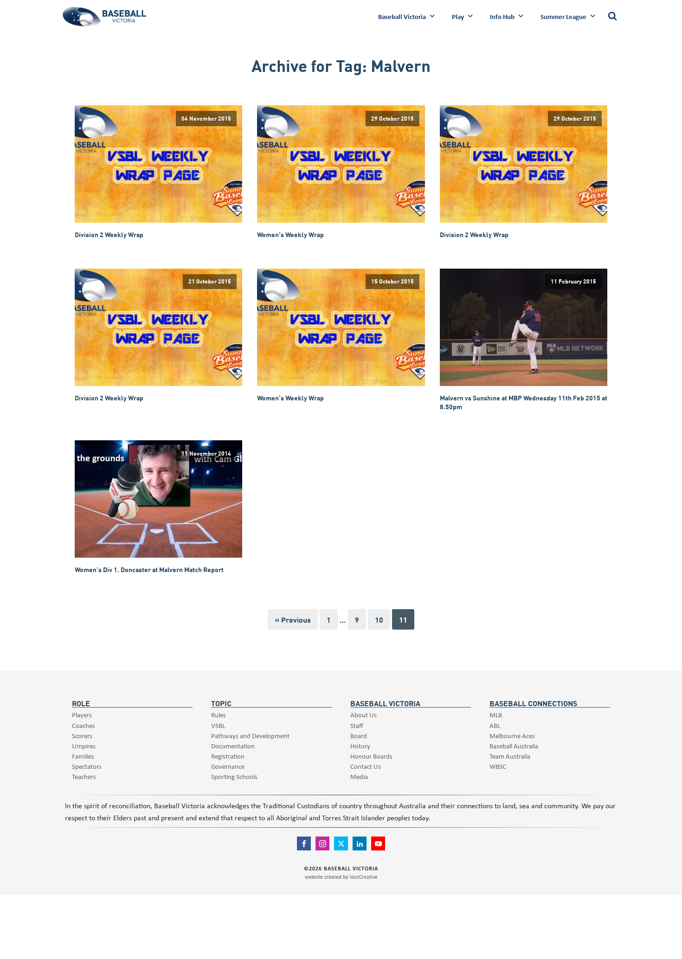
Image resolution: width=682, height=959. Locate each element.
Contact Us (365, 766)
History (360, 745)
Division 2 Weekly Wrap (109, 234)
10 (379, 619)
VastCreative (363, 876)
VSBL (218, 725)
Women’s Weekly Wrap (290, 234)
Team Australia (509, 756)
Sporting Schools (234, 776)
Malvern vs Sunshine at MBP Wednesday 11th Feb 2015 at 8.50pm (523, 402)
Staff (356, 725)
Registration (227, 756)
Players (82, 714)
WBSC (497, 766)
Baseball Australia (513, 745)
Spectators (87, 766)
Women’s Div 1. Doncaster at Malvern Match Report (149, 569)
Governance (227, 766)
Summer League (563, 16)
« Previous (293, 619)
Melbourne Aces (512, 735)
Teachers (84, 776)
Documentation (233, 745)
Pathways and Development (250, 735)
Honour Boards (371, 756)
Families (83, 756)
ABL (494, 725)
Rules (218, 714)
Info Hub (502, 16)
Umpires (84, 745)
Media (359, 776)
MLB (495, 714)
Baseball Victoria (402, 16)
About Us (363, 714)
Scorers (82, 735)
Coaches (83, 725)
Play (458, 16)
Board (358, 735)
